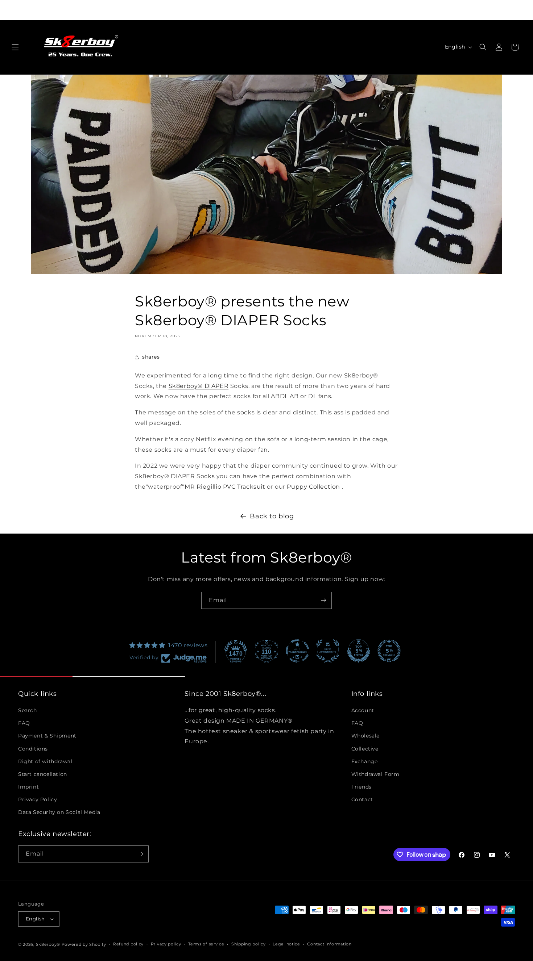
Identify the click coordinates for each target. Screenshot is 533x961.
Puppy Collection (313, 486)
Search (27, 710)
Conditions (33, 748)
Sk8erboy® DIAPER (199, 386)
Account (362, 710)
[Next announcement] (366, 10)
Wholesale (365, 735)
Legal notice (286, 944)
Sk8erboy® (48, 944)
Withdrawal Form (375, 774)
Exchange (364, 761)
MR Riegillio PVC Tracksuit (225, 486)
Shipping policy (248, 944)
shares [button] (151, 357)
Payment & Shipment (47, 735)
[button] (15, 47)
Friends (361, 787)
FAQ (24, 723)
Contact (362, 799)
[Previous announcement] (167, 10)
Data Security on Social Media (59, 812)
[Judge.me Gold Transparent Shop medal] (297, 651)
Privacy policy (166, 944)
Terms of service (206, 944)
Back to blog (272, 516)
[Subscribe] (323, 600)
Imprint (28, 787)
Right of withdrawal (45, 761)
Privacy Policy (37, 799)
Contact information (329, 944)
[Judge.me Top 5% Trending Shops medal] (389, 651)
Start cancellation (42, 774)
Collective (365, 748)
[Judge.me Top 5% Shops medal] (358, 651)
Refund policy (128, 944)
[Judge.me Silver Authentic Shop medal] (327, 651)
